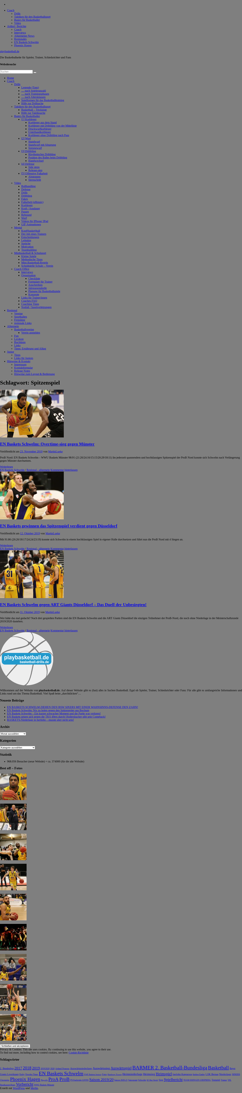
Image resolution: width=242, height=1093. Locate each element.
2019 (36, 1068)
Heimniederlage (132, 1074)
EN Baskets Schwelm (26, 42)
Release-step (35, 170)
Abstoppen (34, 176)
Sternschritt (34, 179)
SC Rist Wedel (152, 1080)
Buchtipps (20, 342)
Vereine (18, 313)
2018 (27, 1068)
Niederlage (225, 1074)
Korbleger (27, 205)
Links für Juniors (23, 358)
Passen (25, 211)
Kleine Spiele (28, 256)
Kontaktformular (23, 367)
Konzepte (33, 294)
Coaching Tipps (30, 303)
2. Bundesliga (7, 1068)
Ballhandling (28, 186)
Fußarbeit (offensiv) (32, 202)
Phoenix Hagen (23, 45)
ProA (53, 1079)
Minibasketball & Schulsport (30, 253)
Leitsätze (26, 240)
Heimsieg (149, 1074)
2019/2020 (45, 1069)
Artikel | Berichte (16, 26)
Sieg (161, 1080)
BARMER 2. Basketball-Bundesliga (169, 1067)
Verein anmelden (30, 332)
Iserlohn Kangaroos (182, 1074)
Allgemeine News (24, 35)
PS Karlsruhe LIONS (79, 1080)
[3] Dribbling (28, 151)
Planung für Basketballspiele (44, 291)
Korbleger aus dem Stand (42, 122)
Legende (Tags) (30, 87)
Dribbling (26, 195)
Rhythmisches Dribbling (42, 154)
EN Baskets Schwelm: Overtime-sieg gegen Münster (47, 444)
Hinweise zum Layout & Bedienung (34, 374)
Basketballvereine (24, 329)
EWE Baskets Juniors (92, 1074)
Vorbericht (24, 1084)
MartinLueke (55, 451)
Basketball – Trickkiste (34, 109)
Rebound (26, 214)
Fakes (24, 198)
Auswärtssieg (101, 1068)
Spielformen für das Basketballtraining (42, 100)
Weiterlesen (6, 466)
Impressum (20, 364)
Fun (16, 335)
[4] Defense (27, 163)
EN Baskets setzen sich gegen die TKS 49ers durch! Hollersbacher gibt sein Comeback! (56, 716)
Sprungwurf (35, 147)
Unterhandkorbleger (39, 132)
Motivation (27, 246)
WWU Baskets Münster (44, 1085)
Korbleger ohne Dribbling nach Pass (48, 135)
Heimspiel (164, 1074)
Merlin (34, 1088)
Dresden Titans (31, 1074)
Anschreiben (35, 284)
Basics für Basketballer (27, 19)
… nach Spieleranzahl (33, 90)
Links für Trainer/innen (34, 297)
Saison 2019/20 (101, 1079)
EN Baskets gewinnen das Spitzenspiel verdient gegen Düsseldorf (58, 526)
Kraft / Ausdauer (30, 208)
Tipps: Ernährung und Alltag (30, 348)
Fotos (104, 1074)
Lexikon (19, 339)
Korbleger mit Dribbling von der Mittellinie (52, 125)
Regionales (20, 39)
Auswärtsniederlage (81, 1068)
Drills (17, 13)
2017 (18, 1068)
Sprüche (25, 243)
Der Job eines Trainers (33, 233)
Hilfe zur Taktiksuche (33, 112)
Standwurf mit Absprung (42, 144)
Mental (18, 227)
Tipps (17, 354)
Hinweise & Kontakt (18, 361)
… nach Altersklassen (33, 97)
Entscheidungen (30, 237)
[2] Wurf (26, 138)
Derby (22, 1074)
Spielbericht (173, 1079)
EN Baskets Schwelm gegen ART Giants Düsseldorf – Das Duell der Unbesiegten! (73, 604)
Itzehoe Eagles (199, 1074)
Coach (10, 10)
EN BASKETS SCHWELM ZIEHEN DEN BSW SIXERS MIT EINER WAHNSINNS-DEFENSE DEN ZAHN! (72, 707)
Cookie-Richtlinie (79, 1052)
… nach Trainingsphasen (35, 93)
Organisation (28, 275)
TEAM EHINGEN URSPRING (197, 1080)
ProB (64, 1079)
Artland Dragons (62, 1069)
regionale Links (23, 323)
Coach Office (21, 268)
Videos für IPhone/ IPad (34, 221)
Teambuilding (29, 249)
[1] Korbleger (28, 119)
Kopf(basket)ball (30, 230)
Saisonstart (132, 1080)
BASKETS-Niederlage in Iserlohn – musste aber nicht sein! (40, 719)
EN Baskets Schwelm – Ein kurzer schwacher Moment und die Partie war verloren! (54, 713)
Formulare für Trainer (40, 281)
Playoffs (44, 1080)
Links (17, 345)
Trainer (224, 1080)
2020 (52, 1069)
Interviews (20, 32)
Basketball (218, 1067)
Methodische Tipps (32, 259)
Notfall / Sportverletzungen (36, 307)
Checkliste (34, 278)
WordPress (19, 1088)
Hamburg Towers (115, 1074)
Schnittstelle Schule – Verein (37, 265)
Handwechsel (36, 160)
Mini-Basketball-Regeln (34, 262)
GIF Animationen (31, 224)
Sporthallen (20, 316)
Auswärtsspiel (121, 1068)
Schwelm (142, 1080)
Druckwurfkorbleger (39, 128)
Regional (12, 310)
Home (10, 77)
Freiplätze (19, 319)
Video (17, 23)
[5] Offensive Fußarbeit (34, 173)
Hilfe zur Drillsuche (32, 103)
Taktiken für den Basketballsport (32, 16)
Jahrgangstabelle (37, 288)
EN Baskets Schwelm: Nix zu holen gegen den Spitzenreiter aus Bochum (48, 710)
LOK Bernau (212, 1074)
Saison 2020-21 (121, 1080)
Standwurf (34, 141)
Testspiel (216, 1079)
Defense (25, 189)
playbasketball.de (9, 51)
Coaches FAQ (29, 300)
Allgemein (13, 326)
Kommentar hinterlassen (64, 469)
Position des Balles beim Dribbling (47, 157)
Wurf (24, 218)
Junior (10, 351)
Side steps (34, 167)
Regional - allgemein (38, 469)
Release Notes (22, 370)
